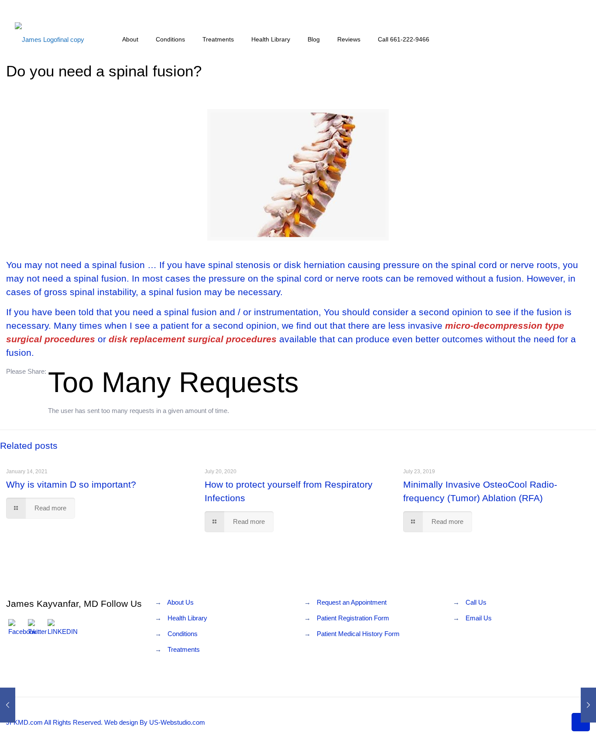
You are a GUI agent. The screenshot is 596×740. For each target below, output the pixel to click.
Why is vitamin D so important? (71, 484)
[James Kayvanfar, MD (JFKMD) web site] (49, 39)
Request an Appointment (352, 602)
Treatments (184, 649)
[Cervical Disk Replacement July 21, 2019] (7, 705)
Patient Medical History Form (358, 633)
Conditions (183, 633)
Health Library (187, 618)
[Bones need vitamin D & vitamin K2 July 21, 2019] (588, 705)
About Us (180, 602)
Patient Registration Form (353, 618)
